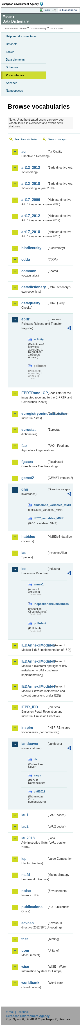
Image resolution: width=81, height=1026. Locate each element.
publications (32, 907)
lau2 (25, 826)
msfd (25, 875)
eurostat (28, 430)
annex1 (39, 584)
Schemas (12, 67)
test (24, 939)
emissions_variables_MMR (40, 505)
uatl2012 (39, 791)
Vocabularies (15, 75)
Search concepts (57, 139)
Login (47, 10)
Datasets (12, 44)
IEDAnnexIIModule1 (34, 645)
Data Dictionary (38, 28)
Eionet (23, 28)
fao (24, 446)
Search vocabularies (26, 139)
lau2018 (28, 838)
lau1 (25, 815)
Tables (10, 52)
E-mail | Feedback (17, 1012)
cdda (25, 259)
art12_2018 (30, 184)
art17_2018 (30, 232)
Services (11, 83)
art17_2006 (30, 200)
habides (28, 537)
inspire (27, 728)
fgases (27, 462)
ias (23, 553)
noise (26, 891)
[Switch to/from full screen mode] (54, 10)
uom (25, 950)
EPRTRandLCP (34, 393)
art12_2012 (30, 167)
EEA (24, 4)
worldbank (30, 983)
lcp (24, 859)
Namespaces (14, 90)
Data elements (15, 59)
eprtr (25, 319)
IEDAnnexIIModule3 (34, 661)
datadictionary (33, 287)
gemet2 (27, 478)
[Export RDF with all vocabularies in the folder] (69, 328)
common (28, 271)
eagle (37, 775)
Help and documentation (21, 36)
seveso (27, 923)
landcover (29, 744)
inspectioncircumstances (40, 604)
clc (36, 759)
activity (39, 339)
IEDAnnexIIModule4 (34, 686)
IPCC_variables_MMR (40, 518)
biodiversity (31, 248)
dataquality (30, 303)
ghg (24, 489)
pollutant (40, 623)
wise (25, 967)
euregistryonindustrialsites (34, 413)
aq (23, 151)
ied (24, 569)
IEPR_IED (29, 707)
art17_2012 (30, 216)
